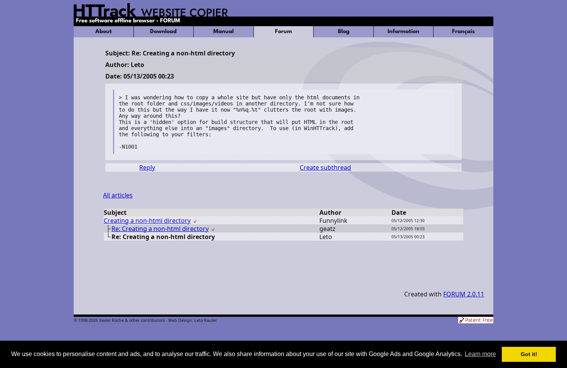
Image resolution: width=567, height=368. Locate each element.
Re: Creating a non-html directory (160, 228)
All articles (118, 195)
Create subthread (325, 167)
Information (403, 32)
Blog (343, 32)
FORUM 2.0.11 (463, 294)
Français (463, 32)
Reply (147, 167)
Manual (223, 32)
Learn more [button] (480, 354)
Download (163, 32)
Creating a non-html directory (147, 220)
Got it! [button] (529, 354)
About (103, 32)
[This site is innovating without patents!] (475, 321)
